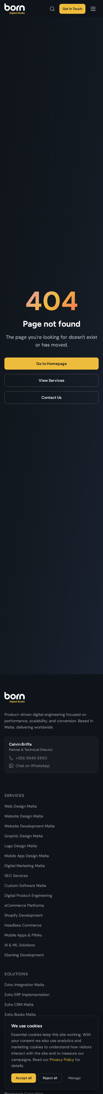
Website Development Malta (29, 826)
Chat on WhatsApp (33, 765)
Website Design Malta (23, 816)
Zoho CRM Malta (19, 1004)
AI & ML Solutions (19, 945)
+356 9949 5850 (31, 757)
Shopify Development (23, 915)
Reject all (50, 1078)
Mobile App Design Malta (26, 855)
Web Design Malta (20, 806)
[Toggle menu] (93, 8)
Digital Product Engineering (28, 895)
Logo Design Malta (20, 845)
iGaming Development (24, 954)
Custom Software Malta (25, 885)
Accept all (24, 1078)
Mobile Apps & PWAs (23, 935)
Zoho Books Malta (20, 1014)
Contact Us (51, 397)
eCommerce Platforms (24, 905)
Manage (74, 1078)
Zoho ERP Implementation (26, 994)
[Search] (52, 9)
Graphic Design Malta (23, 835)
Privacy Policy (62, 1059)
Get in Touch (72, 9)
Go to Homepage (51, 363)
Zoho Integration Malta (24, 984)
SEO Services (16, 875)
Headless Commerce (22, 925)
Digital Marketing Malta (24, 865)
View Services (51, 380)
